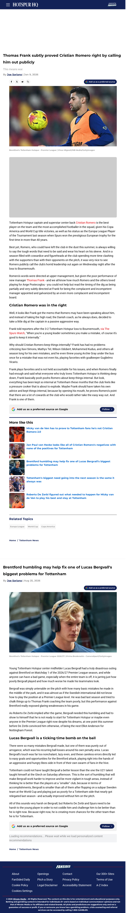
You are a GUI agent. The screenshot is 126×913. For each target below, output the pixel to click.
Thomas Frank (35, 280)
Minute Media (19, 899)
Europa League (17, 526)
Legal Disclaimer (47, 885)
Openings (43, 873)
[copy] (28, 82)
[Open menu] (8, 4)
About (15, 873)
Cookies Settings (22, 890)
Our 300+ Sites (105, 873)
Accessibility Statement (77, 885)
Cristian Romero (86, 222)
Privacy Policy (71, 879)
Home (12, 540)
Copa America (48, 526)
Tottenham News (29, 540)
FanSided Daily (21, 879)
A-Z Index (102, 885)
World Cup (33, 526)
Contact (67, 873)
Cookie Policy (20, 885)
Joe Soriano (14, 74)
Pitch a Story (45, 879)
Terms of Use (104, 879)
